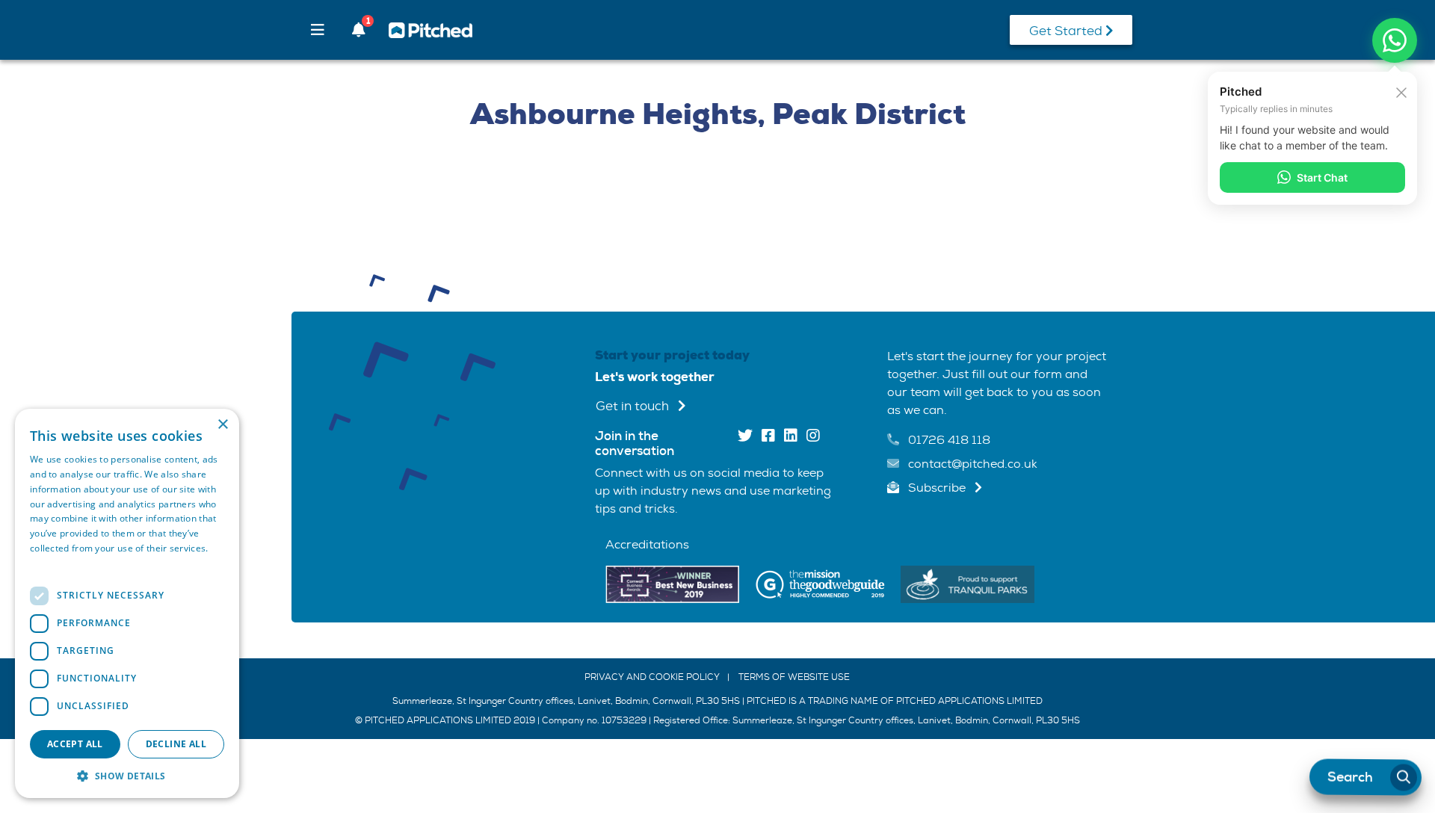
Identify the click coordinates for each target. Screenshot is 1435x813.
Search (1350, 777)
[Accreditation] (672, 583)
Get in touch (634, 406)
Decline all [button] (176, 744)
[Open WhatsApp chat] (1394, 40)
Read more (54, 563)
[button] (127, 775)
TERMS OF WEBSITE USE (794, 677)
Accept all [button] (75, 744)
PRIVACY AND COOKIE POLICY (652, 677)
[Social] (745, 437)
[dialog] (127, 603)
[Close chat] (1401, 91)
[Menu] (318, 30)
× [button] (222, 424)
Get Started (1067, 31)
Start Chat (1322, 177)
